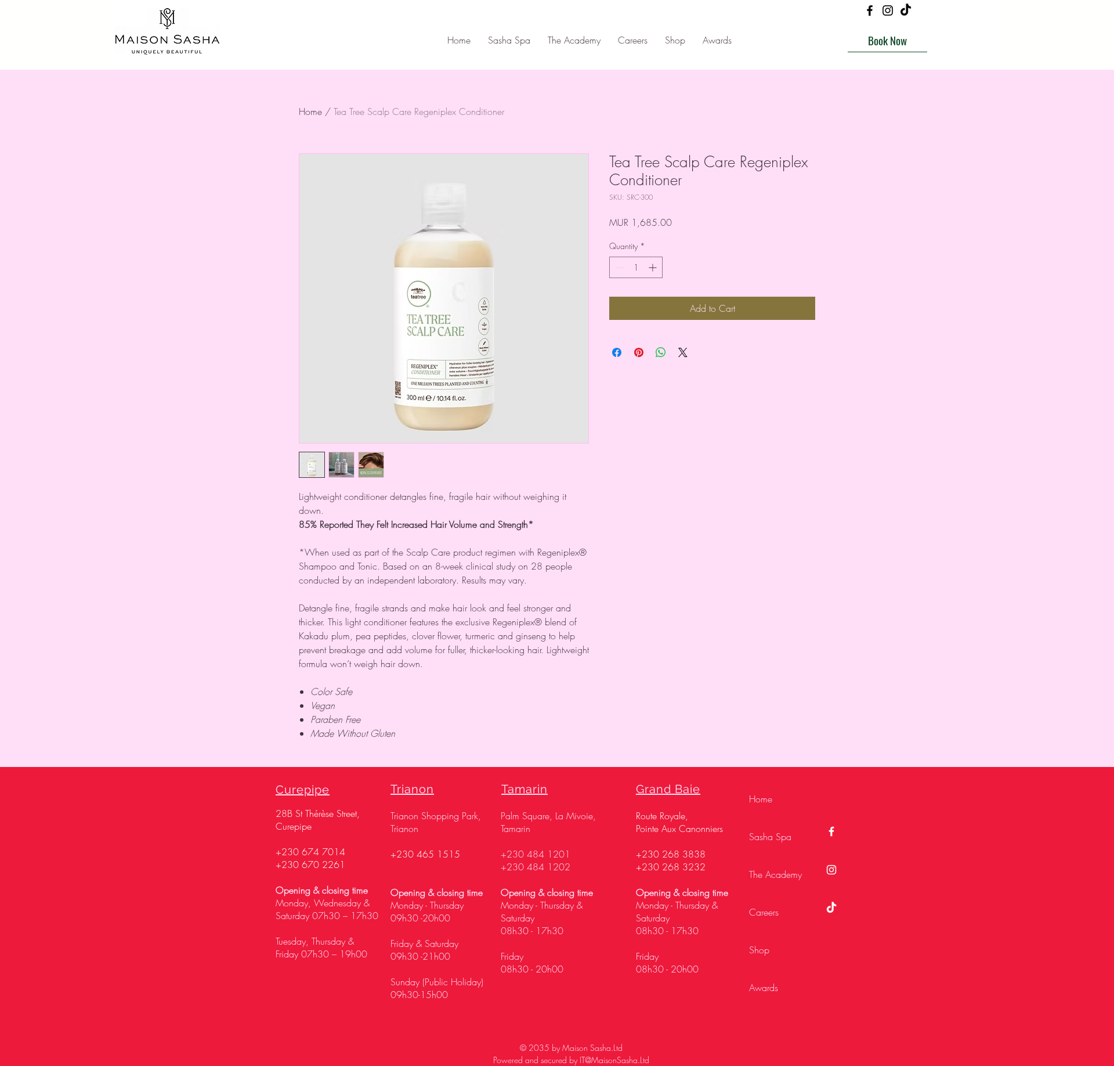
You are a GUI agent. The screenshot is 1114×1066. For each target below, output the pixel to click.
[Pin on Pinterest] (639, 352)
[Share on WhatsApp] (661, 352)
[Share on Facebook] (617, 352)
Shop (759, 949)
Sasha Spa (770, 836)
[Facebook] (870, 10)
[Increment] (653, 267)
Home (310, 111)
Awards (763, 987)
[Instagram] (888, 10)
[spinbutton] (635, 267)
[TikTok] (906, 10)
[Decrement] (618, 267)
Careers (764, 912)
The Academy (775, 874)
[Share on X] (683, 352)
